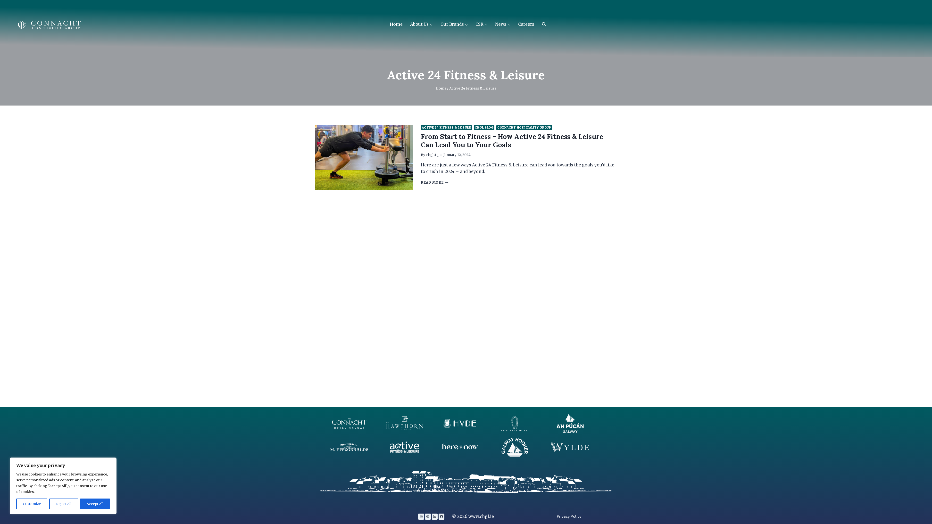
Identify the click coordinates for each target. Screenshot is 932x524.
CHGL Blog (484, 127)
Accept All (95, 504)
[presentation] (364, 157)
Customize (32, 504)
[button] (544, 24)
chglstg (432, 155)
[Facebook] (441, 516)
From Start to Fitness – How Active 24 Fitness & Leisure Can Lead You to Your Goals (512, 140)
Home (396, 24)
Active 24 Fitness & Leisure (446, 127)
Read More (435, 182)
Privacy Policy (569, 516)
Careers (526, 24)
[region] (63, 486)
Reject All (64, 504)
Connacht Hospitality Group (524, 127)
